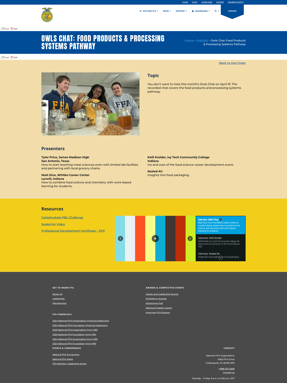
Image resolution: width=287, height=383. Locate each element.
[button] (120, 238)
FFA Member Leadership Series (69, 363)
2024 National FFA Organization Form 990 (75, 339)
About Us (57, 294)
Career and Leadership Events (162, 294)
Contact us (229, 372)
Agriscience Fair (154, 303)
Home (189, 40)
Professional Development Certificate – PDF (73, 231)
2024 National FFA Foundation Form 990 (74, 343)
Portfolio (202, 40)
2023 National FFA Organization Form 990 (74, 330)
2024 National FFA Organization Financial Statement (80, 320)
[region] (180, 238)
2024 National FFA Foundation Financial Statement (80, 325)
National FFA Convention (66, 354)
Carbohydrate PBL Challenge (62, 217)
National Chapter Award (159, 308)
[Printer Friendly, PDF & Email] (9, 29)
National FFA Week (62, 359)
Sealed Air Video (53, 224)
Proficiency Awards (156, 298)
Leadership (58, 298)
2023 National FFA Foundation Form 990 (74, 334)
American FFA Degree (158, 312)
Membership (59, 303)
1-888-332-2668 (227, 368)
